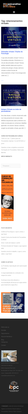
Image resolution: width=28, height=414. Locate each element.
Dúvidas (3, 330)
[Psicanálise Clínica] (14, 5)
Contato (3, 345)
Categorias (4, 342)
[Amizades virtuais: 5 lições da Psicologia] (14, 37)
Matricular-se (5, 327)
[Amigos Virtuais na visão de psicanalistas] (14, 95)
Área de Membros (6, 336)
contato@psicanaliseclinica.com (8, 375)
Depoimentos (5, 333)
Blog (2, 340)
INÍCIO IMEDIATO (6, 156)
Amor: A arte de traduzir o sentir (10, 243)
